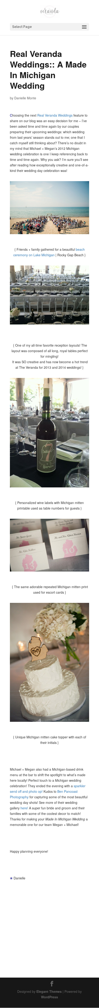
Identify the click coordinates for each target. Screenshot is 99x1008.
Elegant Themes (49, 991)
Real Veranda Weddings (55, 115)
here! (24, 808)
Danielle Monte (25, 98)
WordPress (49, 997)
